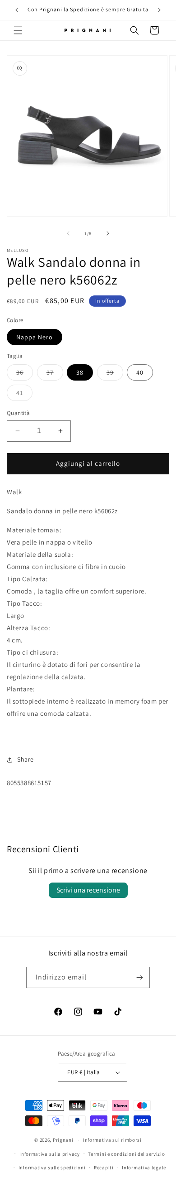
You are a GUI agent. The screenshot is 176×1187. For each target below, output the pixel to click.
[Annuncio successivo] (159, 10)
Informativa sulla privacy (49, 1154)
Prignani (63, 1140)
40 (140, 372)
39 (115, 374)
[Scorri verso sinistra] (68, 233)
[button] (18, 30)
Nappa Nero (34, 337)
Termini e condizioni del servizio (126, 1154)
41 (24, 394)
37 (54, 374)
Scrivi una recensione (88, 890)
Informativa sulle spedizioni (52, 1167)
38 (79, 372)
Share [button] (25, 759)
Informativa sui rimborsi (112, 1140)
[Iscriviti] (139, 977)
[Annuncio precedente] (17, 10)
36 (24, 374)
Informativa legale (144, 1167)
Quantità (18, 413)
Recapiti (104, 1167)
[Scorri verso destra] (108, 233)
